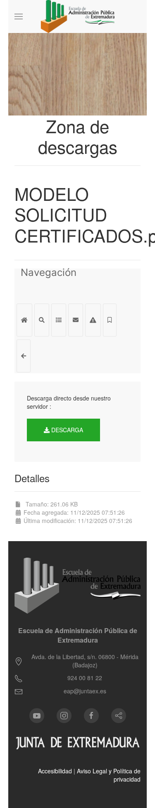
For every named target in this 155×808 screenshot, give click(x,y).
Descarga (66, 430)
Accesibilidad (55, 771)
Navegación (48, 273)
